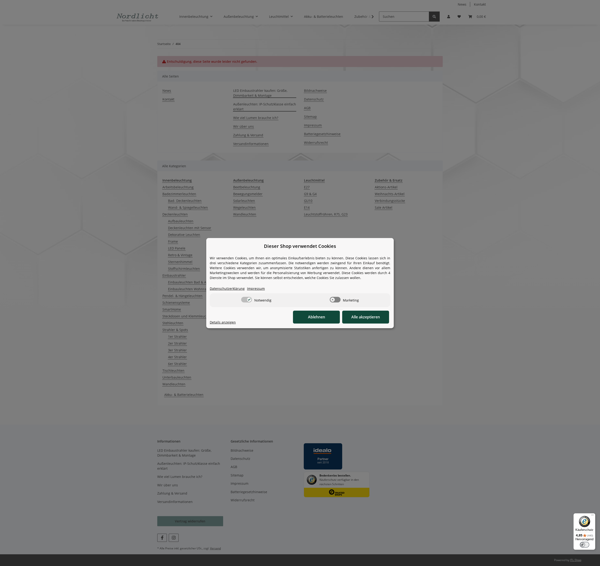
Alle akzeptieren (365, 317)
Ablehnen (316, 317)
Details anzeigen (223, 322)
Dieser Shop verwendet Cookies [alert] (300, 246)
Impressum (256, 288)
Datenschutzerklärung (227, 288)
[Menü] (592, 516)
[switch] (246, 299)
